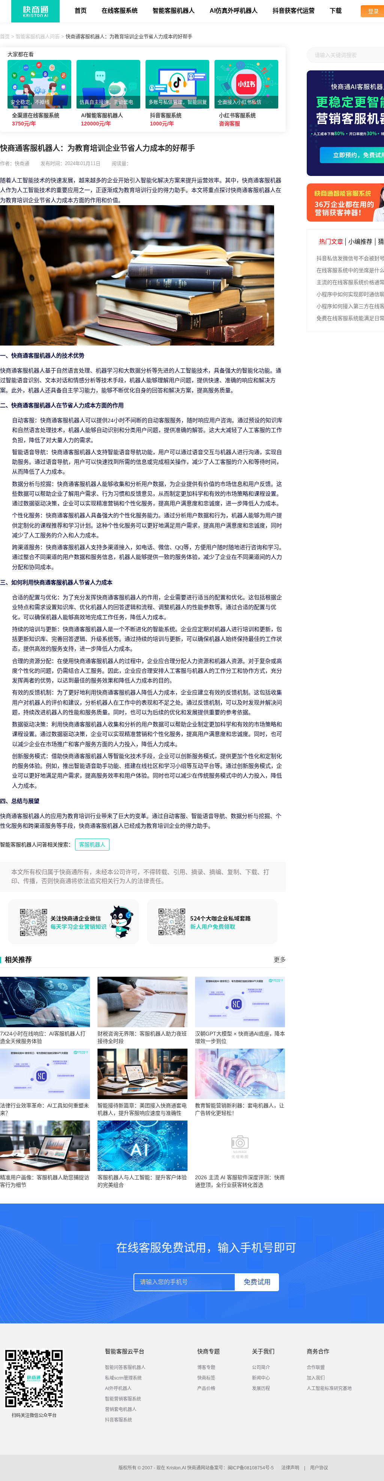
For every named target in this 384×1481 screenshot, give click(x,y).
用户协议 (319, 1468)
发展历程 (261, 1388)
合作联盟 (316, 1367)
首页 (81, 10)
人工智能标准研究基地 (329, 1388)
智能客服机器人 (174, 10)
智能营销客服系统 (123, 1399)
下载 (336, 10)
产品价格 (206, 1388)
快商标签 (206, 1378)
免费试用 (257, 1282)
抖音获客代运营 (294, 10)
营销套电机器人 (120, 1409)
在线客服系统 (120, 10)
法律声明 (290, 1468)
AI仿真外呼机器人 (234, 10)
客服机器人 (92, 845)
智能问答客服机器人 (125, 1367)
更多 (280, 960)
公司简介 (261, 1367)
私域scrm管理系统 (123, 1378)
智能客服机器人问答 (38, 36)
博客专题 (206, 1367)
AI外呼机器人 (118, 1388)
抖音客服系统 (118, 1420)
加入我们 (316, 1378)
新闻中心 (261, 1378)
